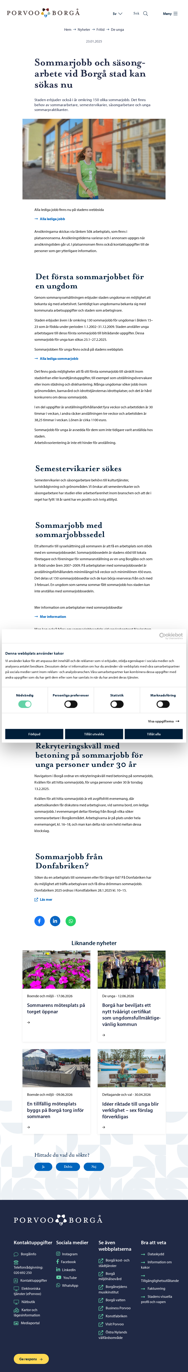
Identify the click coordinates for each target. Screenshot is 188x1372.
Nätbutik (28, 1301)
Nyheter (84, 29)
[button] (43, 1167)
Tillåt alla (154, 734)
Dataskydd (156, 1254)
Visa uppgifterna (161, 721)
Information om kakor (156, 1265)
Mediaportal (30, 1323)
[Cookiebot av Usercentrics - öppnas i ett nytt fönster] (167, 636)
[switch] (70, 704)
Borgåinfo (28, 1254)
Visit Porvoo (114, 1324)
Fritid (101, 29)
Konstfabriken (116, 1316)
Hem (67, 29)
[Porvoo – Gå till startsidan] (43, 12)
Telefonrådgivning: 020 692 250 (28, 1270)
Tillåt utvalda (94, 734)
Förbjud (34, 734)
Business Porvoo (118, 1308)
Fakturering (156, 1288)
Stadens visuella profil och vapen (156, 1299)
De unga (117, 29)
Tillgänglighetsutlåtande (160, 1280)
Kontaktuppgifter (33, 1280)
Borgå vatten (115, 1300)
